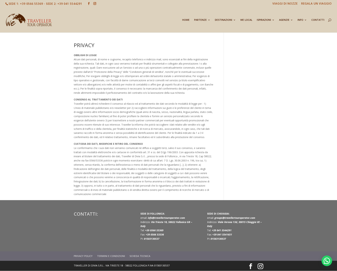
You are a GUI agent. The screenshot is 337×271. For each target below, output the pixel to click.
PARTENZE (200, 20)
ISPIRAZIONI (264, 20)
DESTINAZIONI (223, 20)
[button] (327, 261)
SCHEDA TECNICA (140, 256)
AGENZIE (284, 20)
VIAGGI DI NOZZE (285, 3)
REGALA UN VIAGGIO (316, 3)
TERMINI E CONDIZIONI (111, 256)
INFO (300, 20)
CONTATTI (317, 20)
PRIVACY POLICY (83, 256)
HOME (186, 20)
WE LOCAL (246, 20)
